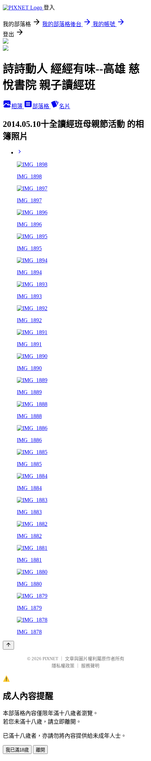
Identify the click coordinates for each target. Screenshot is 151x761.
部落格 (41, 106)
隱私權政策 (63, 665)
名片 (64, 106)
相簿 (17, 106)
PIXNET (50, 658)
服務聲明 (90, 665)
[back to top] (8, 645)
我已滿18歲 (17, 750)
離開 (40, 750)
